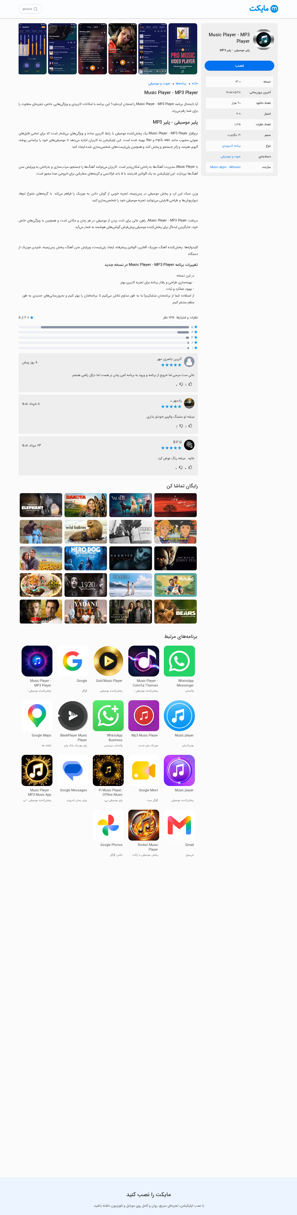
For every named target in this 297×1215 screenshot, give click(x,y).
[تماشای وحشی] (86, 613)
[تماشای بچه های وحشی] (86, 533)
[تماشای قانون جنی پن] (175, 559)
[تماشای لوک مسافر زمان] (41, 586)
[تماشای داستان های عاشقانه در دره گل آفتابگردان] (41, 559)
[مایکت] (263, 12)
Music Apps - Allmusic (225, 167)
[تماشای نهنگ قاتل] (130, 533)
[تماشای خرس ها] (175, 613)
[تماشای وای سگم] (175, 586)
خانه (195, 83)
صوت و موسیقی (231, 156)
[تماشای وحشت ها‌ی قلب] (86, 586)
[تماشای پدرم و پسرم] (41, 533)
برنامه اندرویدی (231, 145)
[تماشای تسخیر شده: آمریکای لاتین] (130, 559)
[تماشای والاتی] (130, 506)
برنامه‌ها (181, 83)
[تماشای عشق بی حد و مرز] (130, 613)
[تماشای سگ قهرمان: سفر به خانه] (86, 559)
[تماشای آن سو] (130, 586)
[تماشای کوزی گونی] (41, 613)
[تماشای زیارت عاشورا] (175, 506)
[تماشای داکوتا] (86, 506)
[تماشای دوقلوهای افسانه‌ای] (175, 533)
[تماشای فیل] (41, 506)
